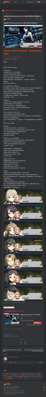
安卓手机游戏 (10, 378)
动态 (25, 375)
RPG (19, 375)
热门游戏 (9, 375)
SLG (34, 373)
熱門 (6, 375)
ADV (6, 376)
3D (36, 373)
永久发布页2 (23, 390)
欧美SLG (15, 375)
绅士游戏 (6, 373)
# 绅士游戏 (6, 336)
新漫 (4, 375)
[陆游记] (7, 1)
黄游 (18, 373)
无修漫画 (25, 376)
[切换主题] (44, 390)
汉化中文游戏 (11, 373)
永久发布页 (18, 390)
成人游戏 (32, 376)
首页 (4, 13)
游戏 (26, 373)
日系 (36, 375)
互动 (4, 378)
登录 (28, 2)
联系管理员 (5, 390)
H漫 (12, 376)
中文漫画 (23, 373)
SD (21, 375)
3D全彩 (28, 376)
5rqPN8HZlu (9, 307)
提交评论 (40, 362)
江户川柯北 (8, 18)
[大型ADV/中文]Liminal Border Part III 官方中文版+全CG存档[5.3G (22, 16)
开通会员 (39, 1)
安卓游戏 (39, 375)
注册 (30, 2)
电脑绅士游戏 (8, 13)
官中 (23, 375)
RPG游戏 (36, 376)
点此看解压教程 (20, 311)
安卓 (20, 373)
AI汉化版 (40, 376)
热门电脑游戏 (20, 376)
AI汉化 (15, 373)
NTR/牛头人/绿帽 (30, 375)
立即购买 (37, 322)
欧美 (12, 375)
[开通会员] (44, 387)
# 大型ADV (16, 336)
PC (3, 373)
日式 (4, 376)
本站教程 (13, 390)
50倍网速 (19, 302)
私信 (41, 19)
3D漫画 (29, 373)
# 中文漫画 (11, 336)
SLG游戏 (9, 376)
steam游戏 (15, 376)
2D (34, 375)
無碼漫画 (38, 373)
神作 (6, 378)
